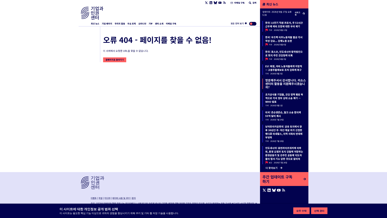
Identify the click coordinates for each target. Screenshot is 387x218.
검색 (254, 2)
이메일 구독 (239, 2)
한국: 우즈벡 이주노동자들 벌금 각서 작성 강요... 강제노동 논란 (283, 39)
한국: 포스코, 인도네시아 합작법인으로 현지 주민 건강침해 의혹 (284, 53)
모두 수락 (301, 210)
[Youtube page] (220, 2)
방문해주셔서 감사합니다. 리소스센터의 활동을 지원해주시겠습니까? (285, 83)
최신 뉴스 (95, 23)
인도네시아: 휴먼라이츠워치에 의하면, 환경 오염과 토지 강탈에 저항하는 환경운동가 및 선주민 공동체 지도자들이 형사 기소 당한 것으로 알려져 (284, 153)
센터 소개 (159, 23)
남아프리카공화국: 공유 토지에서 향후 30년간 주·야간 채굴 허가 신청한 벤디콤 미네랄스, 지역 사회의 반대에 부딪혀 (283, 132)
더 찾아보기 (272, 168)
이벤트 (94, 198)
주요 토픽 (131, 23)
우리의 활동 (120, 23)
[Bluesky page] (215, 2)
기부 (151, 23)
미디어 (107, 198)
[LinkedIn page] (211, 2)
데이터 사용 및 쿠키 (121, 198)
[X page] (206, 2)
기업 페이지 (107, 23)
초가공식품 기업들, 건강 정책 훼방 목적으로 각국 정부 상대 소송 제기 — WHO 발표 (284, 98)
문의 (134, 198)
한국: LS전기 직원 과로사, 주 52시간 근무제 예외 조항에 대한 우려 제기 (284, 24)
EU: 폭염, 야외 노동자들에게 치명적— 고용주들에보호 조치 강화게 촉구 (283, 68)
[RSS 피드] (224, 2)
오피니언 (142, 23)
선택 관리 (319, 210)
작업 (100, 198)
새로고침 (297, 13)
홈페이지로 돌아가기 (115, 59)
